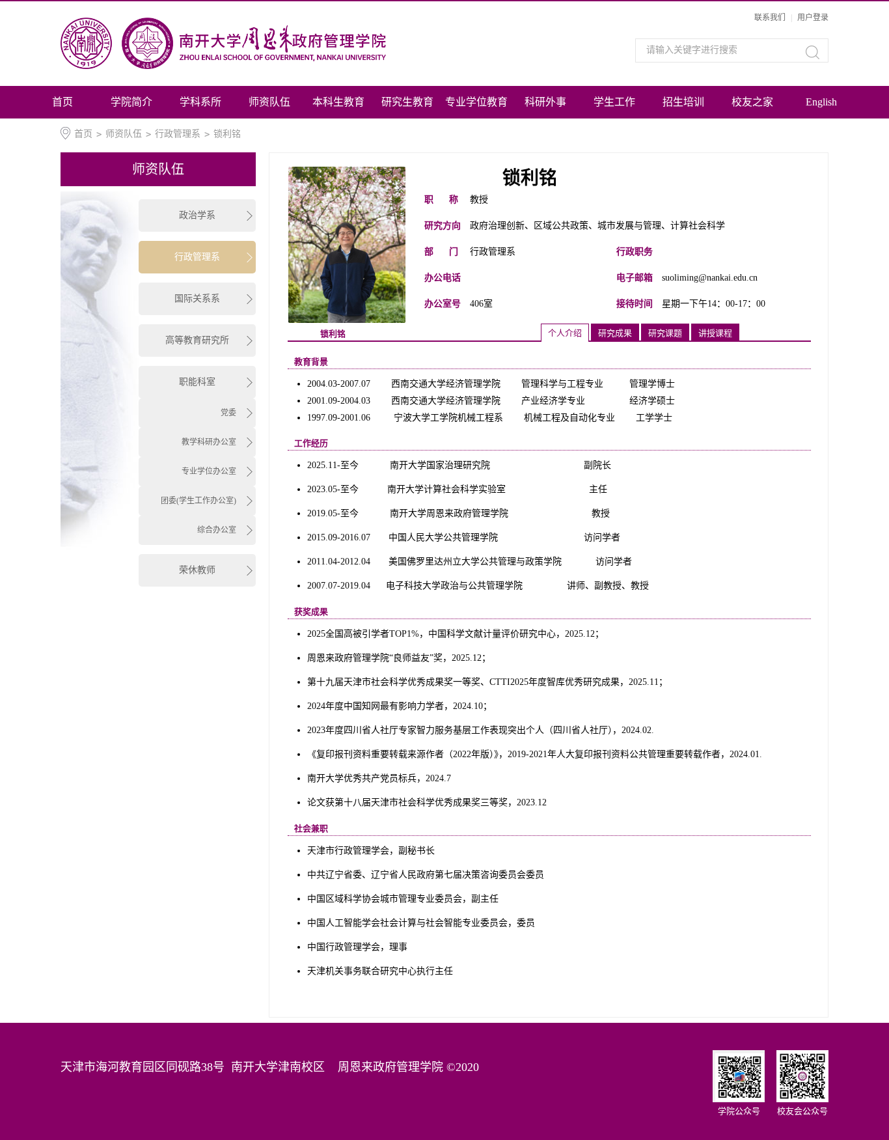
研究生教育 (407, 101)
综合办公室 (216, 530)
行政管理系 (177, 134)
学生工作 (614, 101)
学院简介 (131, 101)
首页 (62, 101)
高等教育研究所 (197, 340)
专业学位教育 (476, 101)
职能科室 (197, 382)
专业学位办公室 (209, 471)
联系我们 (770, 17)
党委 (228, 412)
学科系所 (200, 101)
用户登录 (812, 17)
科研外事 (545, 101)
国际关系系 (197, 298)
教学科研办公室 (209, 442)
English (821, 101)
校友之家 (752, 101)
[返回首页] (261, 43)
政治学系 (197, 215)
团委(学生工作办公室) (198, 500)
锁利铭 (227, 134)
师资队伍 (269, 101)
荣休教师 (197, 570)
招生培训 (683, 101)
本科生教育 (338, 101)
